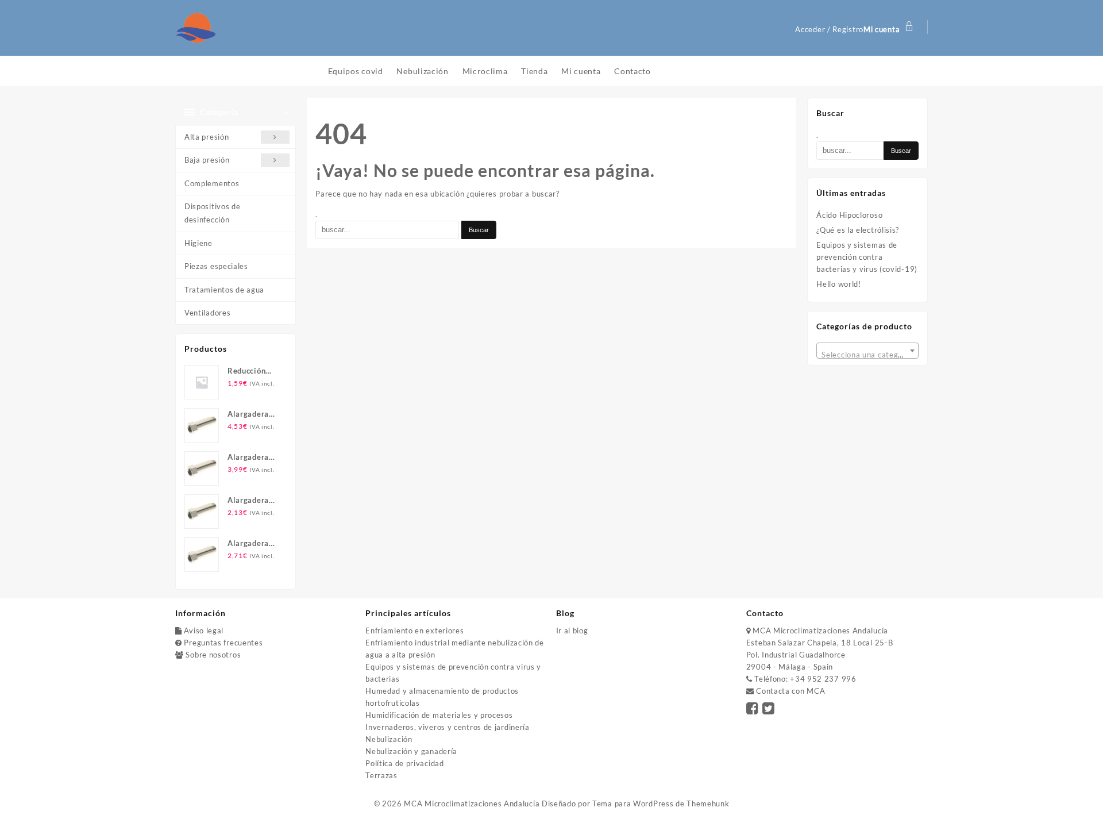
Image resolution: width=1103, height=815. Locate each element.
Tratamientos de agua (224, 289)
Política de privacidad (404, 763)
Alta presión (206, 136)
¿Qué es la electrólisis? (857, 229)
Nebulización (388, 739)
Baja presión (206, 159)
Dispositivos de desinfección (212, 213)
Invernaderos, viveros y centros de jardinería (447, 727)
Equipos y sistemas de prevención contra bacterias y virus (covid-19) (866, 257)
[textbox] (867, 354)
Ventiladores (207, 312)
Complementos (211, 183)
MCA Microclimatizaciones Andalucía (471, 803)
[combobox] (867, 351)
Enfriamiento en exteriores (414, 630)
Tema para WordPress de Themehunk (660, 803)
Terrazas (381, 775)
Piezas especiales (216, 266)
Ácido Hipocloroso (849, 215)
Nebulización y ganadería (411, 751)
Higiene (198, 243)
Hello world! (838, 284)
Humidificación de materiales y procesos (438, 715)
